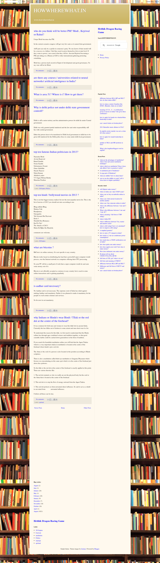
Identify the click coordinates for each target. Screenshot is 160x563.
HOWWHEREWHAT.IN (60, 10)
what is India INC (105, 219)
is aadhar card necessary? (47, 286)
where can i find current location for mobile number (111, 200)
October (36, 506)
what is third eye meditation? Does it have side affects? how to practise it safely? (113, 167)
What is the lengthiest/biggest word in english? (111, 149)
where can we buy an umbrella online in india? (112, 195)
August (36, 486)
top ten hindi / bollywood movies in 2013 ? (56, 195)
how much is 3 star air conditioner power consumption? (112, 236)
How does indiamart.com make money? (112, 251)
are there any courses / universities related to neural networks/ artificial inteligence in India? (61, 79)
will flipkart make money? (108, 189)
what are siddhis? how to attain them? (111, 176)
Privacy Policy (104, 58)
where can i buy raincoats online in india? (113, 203)
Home (63, 408)
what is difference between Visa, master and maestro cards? (112, 222)
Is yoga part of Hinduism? (108, 173)
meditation (39, 535)
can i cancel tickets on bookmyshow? (111, 123)
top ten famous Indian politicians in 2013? (56, 151)
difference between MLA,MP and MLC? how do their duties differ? (112, 99)
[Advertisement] (50, 444)
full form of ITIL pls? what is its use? (111, 258)
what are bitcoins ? (44, 247)
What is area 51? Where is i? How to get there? (58, 94)
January (36, 491)
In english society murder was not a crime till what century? (113, 132)
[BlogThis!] (50, 71)
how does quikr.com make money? (110, 244)
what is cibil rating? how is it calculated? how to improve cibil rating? (112, 227)
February (36, 496)
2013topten (42, 188)
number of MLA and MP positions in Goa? (111, 144)
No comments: (40, 71)
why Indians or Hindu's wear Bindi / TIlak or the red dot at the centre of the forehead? (61, 319)
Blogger (96, 549)
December (37, 501)
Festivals (38, 533)
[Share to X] (52, 71)
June (35, 488)
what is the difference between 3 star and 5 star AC (113, 207)
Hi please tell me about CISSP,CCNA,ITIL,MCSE (108, 255)
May (35, 493)
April (35, 509)
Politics (48, 188)
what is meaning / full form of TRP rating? (111, 215)
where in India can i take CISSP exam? (112, 192)
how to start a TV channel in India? (111, 233)
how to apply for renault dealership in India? (111, 138)
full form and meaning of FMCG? (110, 261)
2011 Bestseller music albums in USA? (112, 127)
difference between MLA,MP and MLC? (112, 263)
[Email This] (48, 71)
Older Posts (87, 408)
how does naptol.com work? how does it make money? (112, 248)
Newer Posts (38, 408)
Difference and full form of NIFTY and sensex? (112, 267)
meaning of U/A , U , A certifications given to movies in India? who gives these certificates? (113, 111)
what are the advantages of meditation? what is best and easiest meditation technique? (112, 162)
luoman (83, 549)
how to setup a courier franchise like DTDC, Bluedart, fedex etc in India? (111, 105)
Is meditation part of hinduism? (109, 171)
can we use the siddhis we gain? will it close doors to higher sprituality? (112, 179)
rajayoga (38, 541)
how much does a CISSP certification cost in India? (113, 241)
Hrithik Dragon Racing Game (110, 30)
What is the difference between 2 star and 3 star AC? (112, 211)
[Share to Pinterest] (56, 71)
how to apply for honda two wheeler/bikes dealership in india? (113, 118)
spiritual (41, 402)
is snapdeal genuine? (106, 230)
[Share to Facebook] (54, 71)
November (37, 504)
